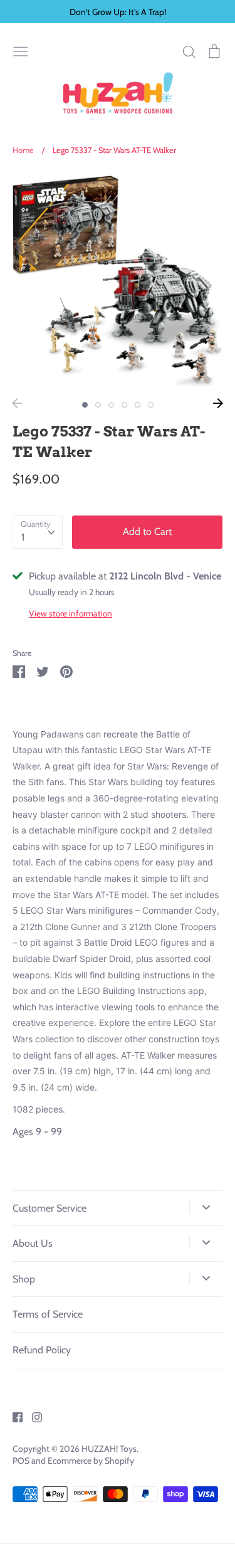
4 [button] (124, 405)
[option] (117, 281)
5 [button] (137, 405)
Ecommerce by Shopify (91, 1461)
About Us (33, 1243)
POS (21, 1461)
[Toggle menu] (21, 50)
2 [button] (98, 405)
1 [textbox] (22, 537)
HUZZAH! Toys (109, 1449)
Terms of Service (48, 1314)
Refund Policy (42, 1350)
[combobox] (38, 532)
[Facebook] (13, 1416)
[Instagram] (32, 1416)
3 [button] (111, 405)
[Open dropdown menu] (205, 1207)
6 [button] (151, 405)
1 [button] (85, 405)
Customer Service (49, 1208)
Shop (24, 1279)
